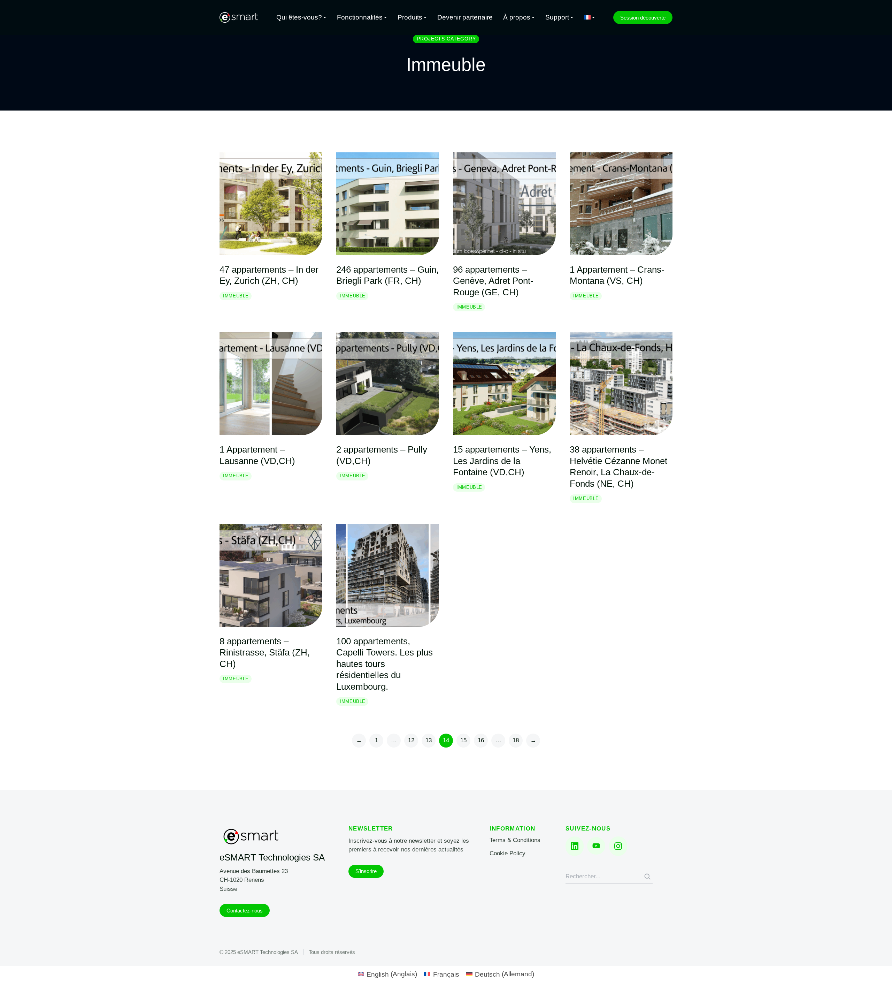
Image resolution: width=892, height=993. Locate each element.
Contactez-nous (244, 911)
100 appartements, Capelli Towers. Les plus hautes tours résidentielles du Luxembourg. (384, 664)
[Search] (647, 876)
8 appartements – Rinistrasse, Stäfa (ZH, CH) (265, 652)
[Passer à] (589, 17)
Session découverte (643, 18)
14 (446, 740)
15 (463, 740)
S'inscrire (366, 871)
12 (411, 740)
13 (428, 740)
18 (516, 740)
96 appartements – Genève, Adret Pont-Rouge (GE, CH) (493, 280)
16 (481, 740)
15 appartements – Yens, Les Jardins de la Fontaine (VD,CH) (502, 460)
